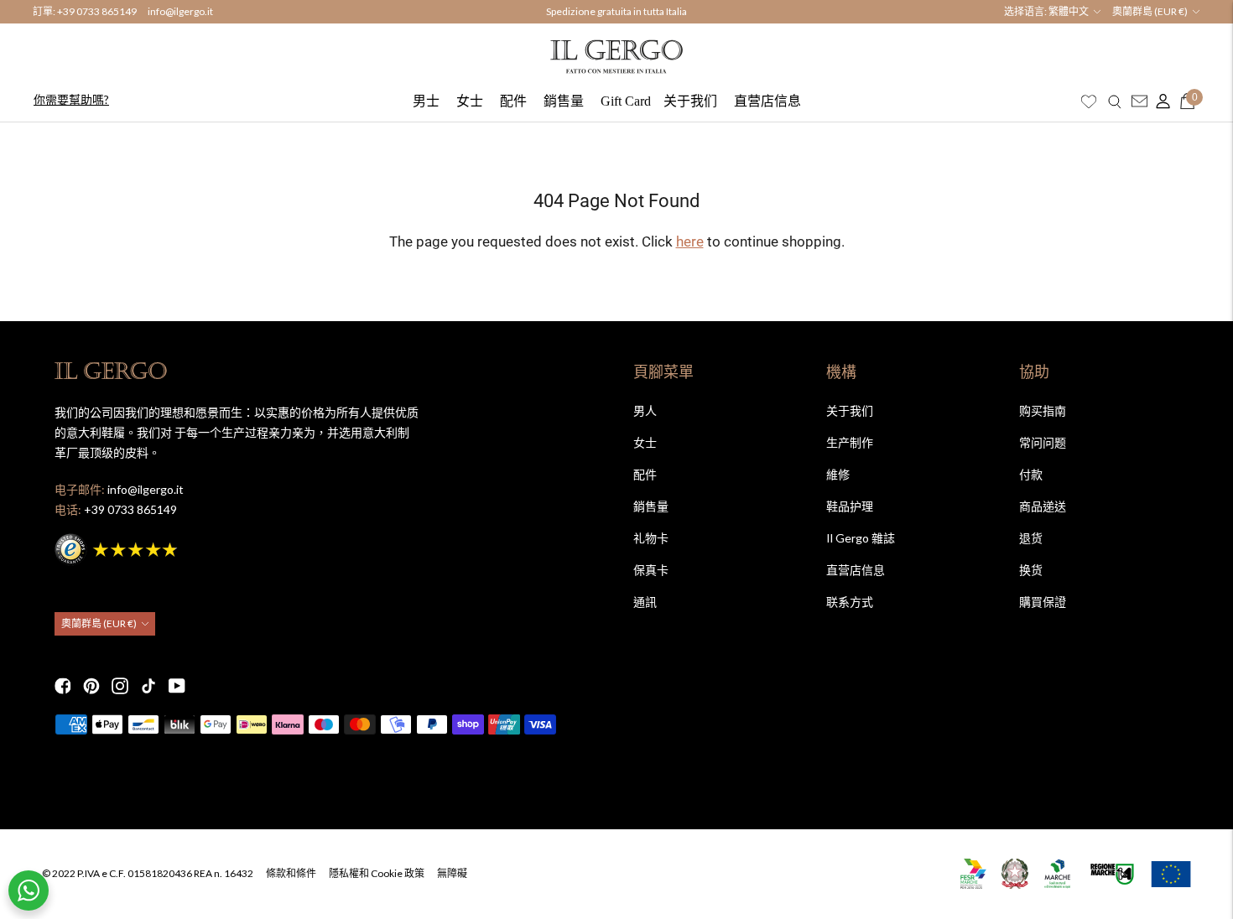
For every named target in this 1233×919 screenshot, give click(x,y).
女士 (469, 101)
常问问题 (1042, 442)
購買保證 (1042, 601)
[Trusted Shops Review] (117, 547)
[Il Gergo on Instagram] (120, 686)
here (690, 241)
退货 (1031, 538)
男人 (645, 410)
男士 (426, 101)
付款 (1031, 474)
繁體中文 (1068, 11)
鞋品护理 (849, 506)
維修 (838, 474)
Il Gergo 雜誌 (860, 538)
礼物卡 (651, 538)
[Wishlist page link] (1088, 101)
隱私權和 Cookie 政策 (376, 873)
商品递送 (1042, 506)
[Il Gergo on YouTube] (177, 686)
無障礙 (452, 873)
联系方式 (849, 601)
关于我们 (690, 101)
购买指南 (1042, 410)
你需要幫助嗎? (71, 99)
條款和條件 (291, 873)
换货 (1031, 570)
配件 (513, 101)
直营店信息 (767, 101)
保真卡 (651, 570)
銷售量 (564, 101)
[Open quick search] (1114, 101)
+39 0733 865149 (97, 11)
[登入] (1159, 101)
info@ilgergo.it (180, 11)
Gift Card (626, 101)
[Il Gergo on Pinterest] (91, 686)
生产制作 (849, 442)
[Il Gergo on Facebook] (63, 686)
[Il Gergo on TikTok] (148, 686)
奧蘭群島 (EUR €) (1150, 11)
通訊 (645, 601)
